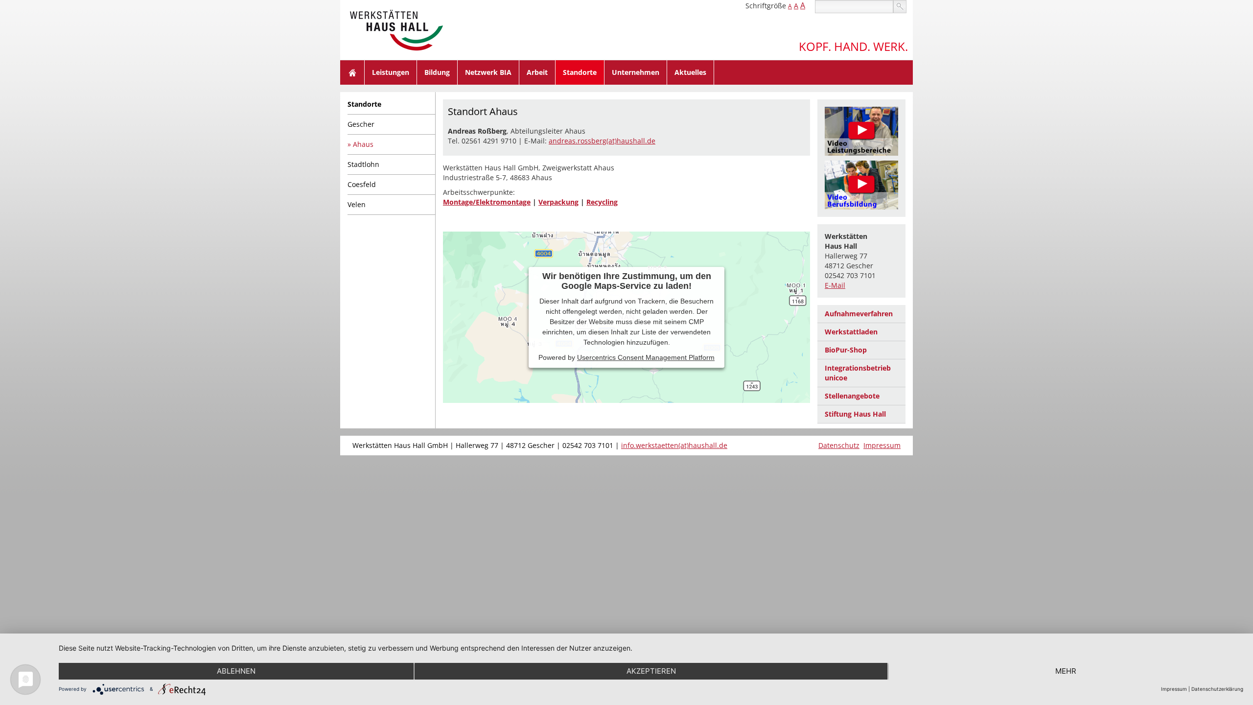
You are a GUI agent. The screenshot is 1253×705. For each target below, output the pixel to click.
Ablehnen (236, 671)
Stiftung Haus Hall (855, 414)
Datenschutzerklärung (1217, 689)
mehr (1065, 671)
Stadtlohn (363, 164)
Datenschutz (838, 445)
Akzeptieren (651, 671)
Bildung (437, 72)
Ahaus (363, 144)
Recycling (602, 202)
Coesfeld (362, 184)
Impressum (882, 445)
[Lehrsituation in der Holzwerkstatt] (861, 185)
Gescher (361, 124)
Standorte (580, 72)
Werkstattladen (851, 331)
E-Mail (835, 285)
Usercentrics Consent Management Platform (646, 357)
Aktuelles (690, 72)
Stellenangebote (852, 395)
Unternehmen (635, 72)
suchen (899, 6)
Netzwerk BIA (488, 72)
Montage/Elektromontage (487, 202)
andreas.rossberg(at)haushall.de (602, 140)
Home (352, 72)
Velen (357, 204)
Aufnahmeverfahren (859, 313)
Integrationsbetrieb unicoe (858, 372)
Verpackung (558, 202)
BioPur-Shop (846, 349)
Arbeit (537, 72)
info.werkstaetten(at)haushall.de (674, 445)
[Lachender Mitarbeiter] (861, 131)
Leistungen (390, 72)
